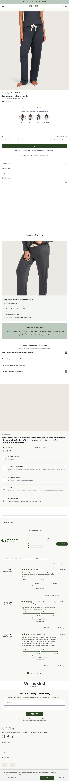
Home (3, 10)
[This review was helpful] (60, 595)
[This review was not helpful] (63, 595)
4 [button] (37, 673)
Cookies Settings (11, 777)
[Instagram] (3, 736)
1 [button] (28, 673)
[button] (38, 539)
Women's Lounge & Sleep (17, 10)
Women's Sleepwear (30, 10)
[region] (34, 775)
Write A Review (62, 544)
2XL (47, 139)
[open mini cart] (66, 6)
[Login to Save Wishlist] (63, 6)
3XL (55, 139)
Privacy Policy (42, 718)
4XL (63, 139)
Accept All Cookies (46, 777)
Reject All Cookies (59, 777)
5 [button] (40, 673)
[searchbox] (9, 558)
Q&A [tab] (13, 522)
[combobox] (26, 558)
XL (38, 139)
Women (8, 10)
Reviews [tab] (6, 522)
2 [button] (31, 673)
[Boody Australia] (34, 6)
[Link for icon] (4, 765)
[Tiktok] (12, 736)
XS (6, 139)
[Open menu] (3, 6)
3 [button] (34, 673)
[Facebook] (8, 736)
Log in (47, 155)
